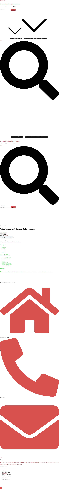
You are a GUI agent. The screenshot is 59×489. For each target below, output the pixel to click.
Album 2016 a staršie (44, 38)
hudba (8, 271)
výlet (16, 464)
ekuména (5, 462)
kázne (7, 37)
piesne (45, 462)
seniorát (54, 462)
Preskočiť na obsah (2, 0)
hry (11, 462)
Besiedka (14, 38)
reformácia (51, 462)
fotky (22, 12)
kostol (29, 462)
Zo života (11, 38)
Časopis (18, 38)
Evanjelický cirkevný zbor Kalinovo (10, 4)
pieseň (42, 462)
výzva (19, 464)
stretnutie (44, 271)
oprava (40, 462)
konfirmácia (18, 462)
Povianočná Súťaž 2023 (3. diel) (6, 257)
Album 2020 (29, 38)
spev (3, 464)
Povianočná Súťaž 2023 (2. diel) (6, 258)
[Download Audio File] (13, 238)
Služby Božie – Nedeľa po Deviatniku (7, 264)
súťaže (11, 464)
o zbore (3, 37)
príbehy (48, 462)
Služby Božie (6, 235)
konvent (16, 271)
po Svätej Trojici (4, 233)
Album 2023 (25, 38)
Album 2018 (35, 38)
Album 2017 (39, 38)
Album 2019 (32, 38)
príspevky (9, 23)
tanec (13, 464)
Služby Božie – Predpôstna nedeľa (6, 263)
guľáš (8, 462)
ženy (21, 464)
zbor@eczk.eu (2, 457)
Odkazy (21, 38)
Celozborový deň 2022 (5, 262)
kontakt (48, 37)
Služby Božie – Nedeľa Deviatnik (6, 265)
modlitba (37, 462)
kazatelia (5, 37)
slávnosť (1, 464)
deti (1, 271)
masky (21, 271)
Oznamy (16, 38)
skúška (57, 462)
